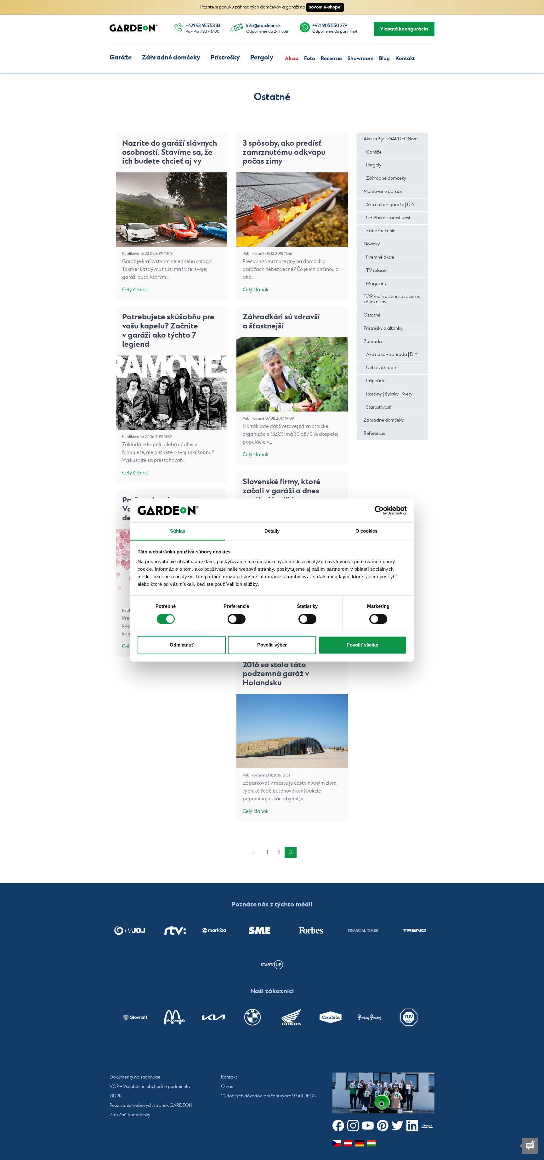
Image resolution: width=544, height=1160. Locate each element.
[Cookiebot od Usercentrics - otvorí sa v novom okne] (379, 510)
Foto (309, 58)
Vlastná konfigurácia (404, 29)
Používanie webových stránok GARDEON (151, 1105)
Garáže (121, 57)
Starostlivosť (378, 407)
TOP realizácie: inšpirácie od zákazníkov (392, 299)
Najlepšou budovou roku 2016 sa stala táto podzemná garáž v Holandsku (286, 669)
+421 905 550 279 (329, 26)
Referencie (374, 433)
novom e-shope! (325, 7)
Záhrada (373, 342)
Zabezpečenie (380, 231)
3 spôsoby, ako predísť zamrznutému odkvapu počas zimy (284, 152)
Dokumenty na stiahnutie (135, 1077)
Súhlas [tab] (177, 531)
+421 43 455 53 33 (203, 26)
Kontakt (405, 58)
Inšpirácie (376, 381)
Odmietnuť (182, 645)
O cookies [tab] (366, 531)
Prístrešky (225, 57)
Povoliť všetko (362, 645)
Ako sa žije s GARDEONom (391, 139)
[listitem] (130, 930)
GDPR (116, 1096)
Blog (384, 58)
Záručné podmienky (130, 1115)
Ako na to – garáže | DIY (390, 205)
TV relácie (376, 270)
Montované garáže (383, 191)
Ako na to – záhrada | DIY (391, 354)
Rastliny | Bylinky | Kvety (389, 394)
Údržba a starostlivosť (388, 218)
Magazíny (376, 284)
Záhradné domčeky (171, 57)
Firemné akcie (380, 257)
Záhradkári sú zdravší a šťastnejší (281, 321)
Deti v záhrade (381, 368)
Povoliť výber (272, 645)
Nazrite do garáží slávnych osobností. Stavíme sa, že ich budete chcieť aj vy (169, 152)
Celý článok (135, 290)
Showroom (360, 58)
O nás (227, 1087)
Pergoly (261, 57)
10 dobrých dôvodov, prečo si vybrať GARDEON (269, 1096)
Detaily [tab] (272, 531)
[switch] (237, 619)
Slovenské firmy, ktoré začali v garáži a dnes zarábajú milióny (281, 491)
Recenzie (331, 58)
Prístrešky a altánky (383, 328)
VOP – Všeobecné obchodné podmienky (150, 1087)
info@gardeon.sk (263, 26)
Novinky (372, 244)
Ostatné (372, 315)
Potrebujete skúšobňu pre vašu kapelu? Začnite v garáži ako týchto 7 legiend (168, 330)
